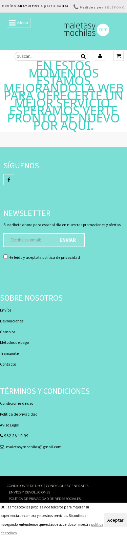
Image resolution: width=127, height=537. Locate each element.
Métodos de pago (14, 342)
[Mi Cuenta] (100, 56)
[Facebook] (8, 179)
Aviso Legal (9, 424)
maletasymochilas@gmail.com (34, 446)
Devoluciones (11, 320)
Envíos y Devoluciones (29, 492)
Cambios (7, 331)
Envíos (5, 310)
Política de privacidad (19, 414)
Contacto (8, 364)
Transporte (9, 353)
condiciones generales (67, 486)
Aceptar (115, 520)
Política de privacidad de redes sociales (45, 499)
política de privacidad (61, 257)
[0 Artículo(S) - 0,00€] (118, 56)
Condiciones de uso (16, 403)
